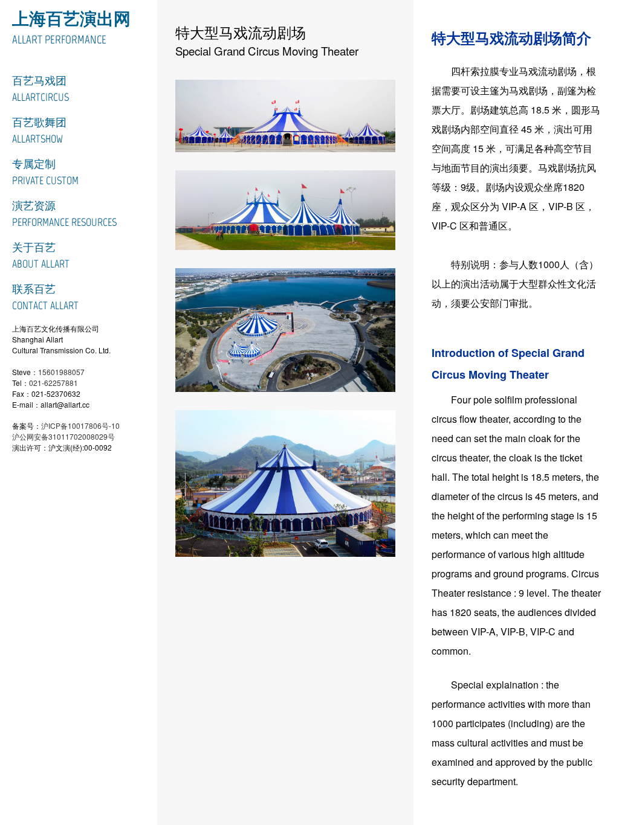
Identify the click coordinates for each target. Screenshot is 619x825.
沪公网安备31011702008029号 (63, 436)
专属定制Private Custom (45, 172)
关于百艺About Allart (41, 256)
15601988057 (61, 372)
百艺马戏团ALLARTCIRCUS (40, 89)
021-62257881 (53, 382)
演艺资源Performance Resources (64, 214)
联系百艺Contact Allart (45, 297)
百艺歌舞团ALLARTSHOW (39, 131)
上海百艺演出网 (71, 18)
